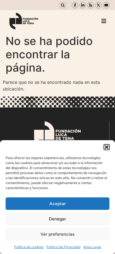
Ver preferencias (57, 234)
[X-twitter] (98, 5)
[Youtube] (106, 5)
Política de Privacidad (63, 247)
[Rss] (90, 5)
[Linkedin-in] (83, 5)
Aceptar (57, 203)
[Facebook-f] (75, 5)
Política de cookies (29, 247)
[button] (106, 147)
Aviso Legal (92, 247)
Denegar (57, 219)
